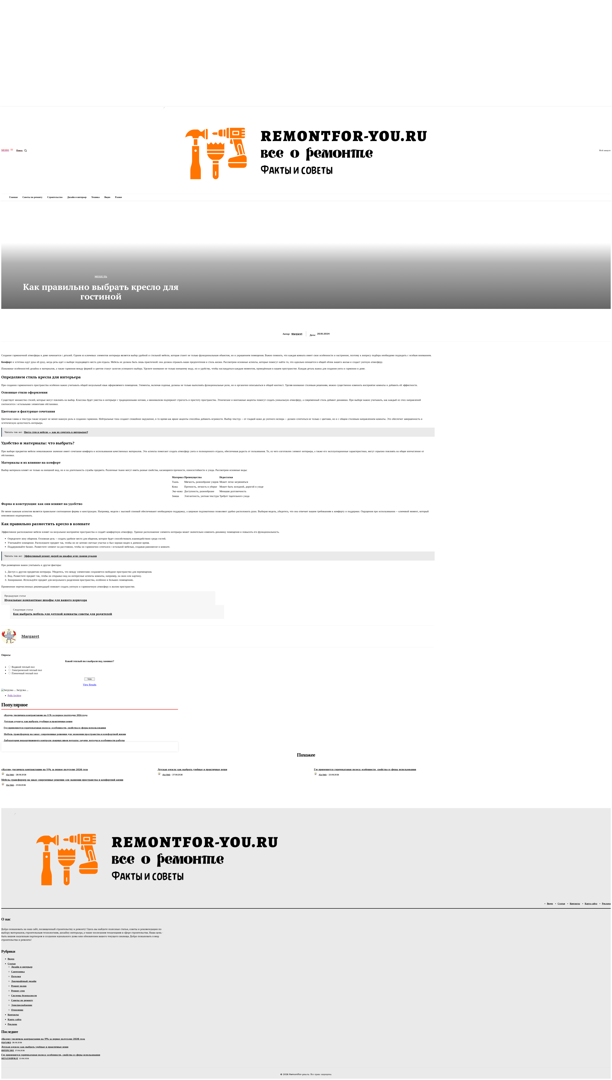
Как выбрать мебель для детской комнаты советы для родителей (62, 614)
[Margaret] (9, 636)
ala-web (10, 775)
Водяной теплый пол (23, 667)
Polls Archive (14, 695)
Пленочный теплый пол (25, 673)
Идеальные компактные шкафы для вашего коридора (45, 600)
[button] (22, 150)
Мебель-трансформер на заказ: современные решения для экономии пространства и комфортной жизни (65, 734)
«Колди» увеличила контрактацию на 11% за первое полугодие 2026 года (45, 715)
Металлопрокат (9, 1058)
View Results (89, 684)
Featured (6, 1042)
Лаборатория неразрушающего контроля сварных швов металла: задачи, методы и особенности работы (64, 740)
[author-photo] (3, 775)
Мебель (101, 276)
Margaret (296, 333)
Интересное (7, 1050)
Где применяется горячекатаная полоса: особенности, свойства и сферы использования (55, 727)
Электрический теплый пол (27, 670)
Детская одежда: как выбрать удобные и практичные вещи (38, 721)
